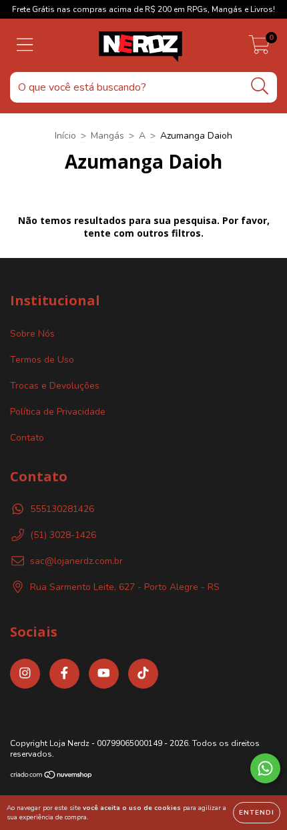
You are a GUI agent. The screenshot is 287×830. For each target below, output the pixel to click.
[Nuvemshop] (51, 776)
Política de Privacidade (57, 411)
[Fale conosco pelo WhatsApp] (265, 768)
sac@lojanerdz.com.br (76, 561)
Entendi (256, 812)
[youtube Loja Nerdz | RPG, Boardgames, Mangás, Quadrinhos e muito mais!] (104, 674)
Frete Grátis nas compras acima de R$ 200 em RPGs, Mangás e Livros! (143, 9)
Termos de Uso (42, 359)
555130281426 (62, 509)
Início (65, 135)
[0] (259, 49)
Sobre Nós (32, 333)
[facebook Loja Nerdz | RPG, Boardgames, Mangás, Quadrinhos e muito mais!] (64, 674)
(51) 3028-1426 (63, 535)
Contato (27, 437)
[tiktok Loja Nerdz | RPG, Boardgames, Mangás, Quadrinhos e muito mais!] (143, 674)
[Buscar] (260, 86)
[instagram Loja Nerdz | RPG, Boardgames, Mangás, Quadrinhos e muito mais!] (25, 674)
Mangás (107, 135)
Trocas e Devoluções (54, 385)
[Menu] (25, 45)
